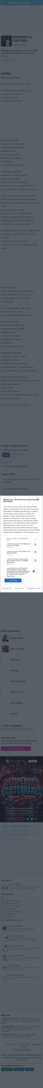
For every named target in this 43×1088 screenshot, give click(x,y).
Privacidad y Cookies (34, 588)
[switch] (34, 544)
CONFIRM (13, 580)
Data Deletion (6, 588)
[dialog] (21, 544)
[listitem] (21, 539)
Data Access (19, 588)
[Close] (39, 500)
